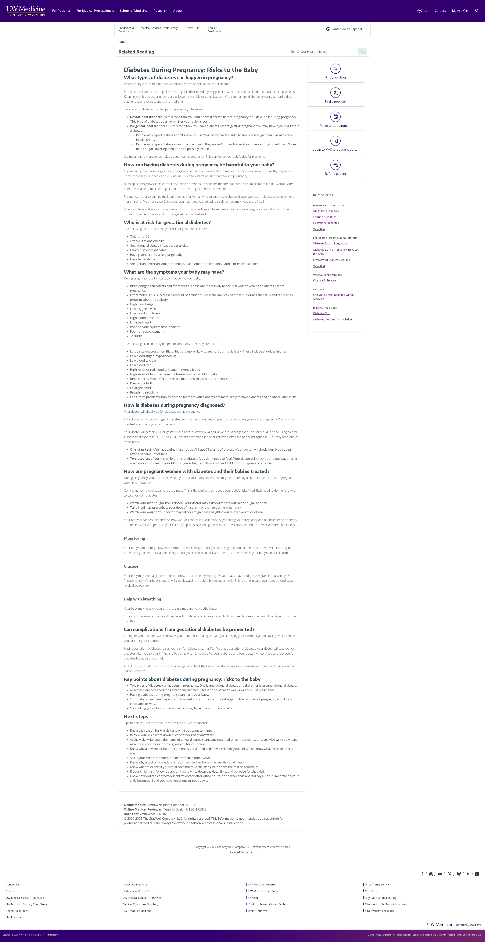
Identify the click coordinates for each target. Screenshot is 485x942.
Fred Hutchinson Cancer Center (267, 904)
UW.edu (253, 898)
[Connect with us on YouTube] (440, 874)
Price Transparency (377, 884)
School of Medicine (134, 11)
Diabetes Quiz (321, 313)
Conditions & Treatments (126, 29)
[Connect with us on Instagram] (431, 874)
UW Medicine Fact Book (263, 891)
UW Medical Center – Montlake (25, 898)
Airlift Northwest (258, 911)
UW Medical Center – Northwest (142, 898)
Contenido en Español (346, 29)
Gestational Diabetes (326, 223)
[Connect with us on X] (468, 874)
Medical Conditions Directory (140, 904)
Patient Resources (17, 911)
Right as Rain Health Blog (380, 898)
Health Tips (192, 28)
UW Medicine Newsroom (263, 884)
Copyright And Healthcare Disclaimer (429, 934)
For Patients (61, 11)
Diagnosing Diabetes (326, 210)
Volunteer (371, 891)
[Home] (454, 924)
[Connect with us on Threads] (450, 874)
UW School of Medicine (137, 911)
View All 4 (319, 266)
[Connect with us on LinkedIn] (477, 874)
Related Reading (136, 51)
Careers (440, 11)
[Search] (477, 10)
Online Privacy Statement (379, 934)
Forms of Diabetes (324, 217)
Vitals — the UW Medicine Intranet (386, 904)
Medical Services (151, 28)
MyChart (422, 11)
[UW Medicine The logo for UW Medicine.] (25, 11)
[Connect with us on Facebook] (422, 874)
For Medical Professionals (95, 11)
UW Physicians (15, 917)
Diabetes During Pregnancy (330, 243)
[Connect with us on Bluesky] (459, 874)
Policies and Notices (402, 934)
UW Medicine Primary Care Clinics (26, 904)
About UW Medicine (135, 884)
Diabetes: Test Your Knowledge (332, 319)
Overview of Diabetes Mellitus (331, 260)
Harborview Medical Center (139, 891)
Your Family (170, 28)
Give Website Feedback (379, 911)
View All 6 (319, 229)
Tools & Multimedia (214, 29)
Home (121, 41)
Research (160, 11)
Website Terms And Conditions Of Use (464, 934)
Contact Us (13, 884)
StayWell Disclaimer (241, 852)
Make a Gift (460, 11)
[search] (323, 51)
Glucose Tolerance (324, 280)
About (178, 11)
